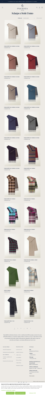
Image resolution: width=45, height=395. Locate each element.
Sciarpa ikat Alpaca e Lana (28, 320)
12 (27, 328)
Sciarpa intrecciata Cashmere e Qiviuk (30, 259)
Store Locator (31, 375)
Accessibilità (18, 357)
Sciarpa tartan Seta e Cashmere (29, 198)
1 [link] (14, 328)
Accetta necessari (20, 393)
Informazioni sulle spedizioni (8, 352)
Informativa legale (19, 365)
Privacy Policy (18, 360)
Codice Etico (18, 354)
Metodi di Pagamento (7, 349)
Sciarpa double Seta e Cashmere (29, 168)
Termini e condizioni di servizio (7, 357)
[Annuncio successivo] (42, 1)
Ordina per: (20, 18)
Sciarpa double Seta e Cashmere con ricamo (12, 46)
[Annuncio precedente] (2, 1)
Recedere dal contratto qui (8, 361)
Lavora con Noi (19, 349)
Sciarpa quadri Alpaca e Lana (9, 320)
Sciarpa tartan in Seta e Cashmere (10, 259)
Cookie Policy (18, 362)
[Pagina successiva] (30, 328)
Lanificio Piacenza (19, 352)
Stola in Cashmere (7, 290)
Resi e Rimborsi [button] (6, 354)
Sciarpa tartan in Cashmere (29, 290)
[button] (2, 7)
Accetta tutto (10, 393)
